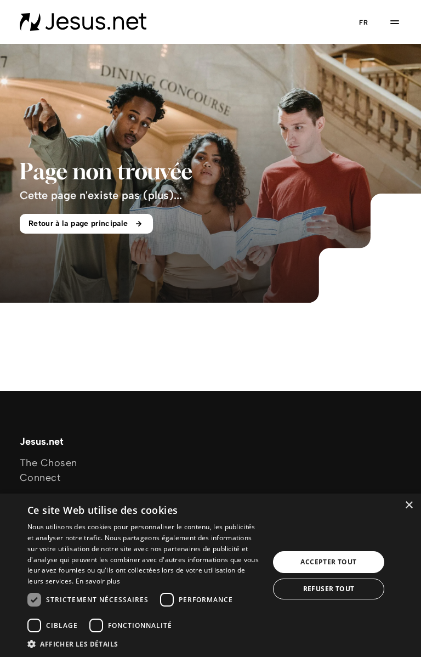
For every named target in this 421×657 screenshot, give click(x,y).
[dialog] (210, 575)
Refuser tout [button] (329, 588)
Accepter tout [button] (328, 562)
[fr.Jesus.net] (83, 22)
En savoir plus (98, 581)
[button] (144, 643)
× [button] (409, 505)
